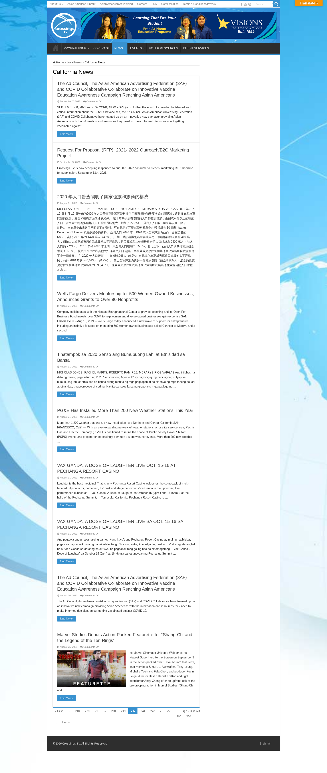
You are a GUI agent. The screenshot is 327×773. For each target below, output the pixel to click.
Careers (142, 4)
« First (59, 711)
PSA (154, 4)
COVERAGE (101, 48)
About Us (55, 4)
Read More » (67, 133)
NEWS (118, 48)
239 (123, 711)
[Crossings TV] (64, 24)
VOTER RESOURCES (163, 48)
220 (87, 711)
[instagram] (250, 4)
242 (152, 711)
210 (77, 711)
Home (59, 62)
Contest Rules (169, 4)
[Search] (276, 4)
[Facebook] (241, 4)
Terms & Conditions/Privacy (199, 4)
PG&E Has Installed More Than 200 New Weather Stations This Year (125, 410)
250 (169, 711)
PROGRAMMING (75, 48)
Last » (66, 722)
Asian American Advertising (116, 4)
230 (97, 711)
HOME (55, 47)
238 (113, 711)
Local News (74, 62)
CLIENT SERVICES (196, 48)
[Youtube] (245, 4)
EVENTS (136, 48)
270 (188, 716)
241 (142, 711)
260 (178, 716)
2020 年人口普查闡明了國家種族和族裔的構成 (102, 196)
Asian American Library (81, 4)
